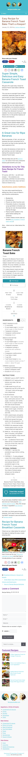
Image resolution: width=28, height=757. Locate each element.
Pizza (4, 733)
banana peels (8, 517)
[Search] (23, 644)
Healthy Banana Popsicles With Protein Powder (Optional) (17, 673)
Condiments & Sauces (9, 709)
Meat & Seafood (7, 727)
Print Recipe (20, 66)
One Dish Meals (7, 729)
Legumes (5, 745)
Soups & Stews (7, 737)
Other (4, 717)
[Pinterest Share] (5, 70)
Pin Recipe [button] (15, 285)
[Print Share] (15, 70)
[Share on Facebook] (5, 61)
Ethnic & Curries (7, 725)
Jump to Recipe (9, 66)
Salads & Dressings (8, 747)
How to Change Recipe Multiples (14, 584)
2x (21, 320)
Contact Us (20, 753)
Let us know (13, 493)
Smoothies (6, 715)
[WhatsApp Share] (18, 70)
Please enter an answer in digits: (12, 626)
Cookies (8, 754)
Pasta (4, 731)
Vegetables (6, 749)
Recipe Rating (6, 592)
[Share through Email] (12, 70)
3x (23, 320)
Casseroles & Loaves (9, 723)
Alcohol (5, 713)
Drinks (4, 711)
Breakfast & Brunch (10, 575)
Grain (4, 743)
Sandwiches (6, 735)
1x (18, 320)
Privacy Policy (14, 753)
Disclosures (7, 753)
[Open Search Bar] (26, 13)
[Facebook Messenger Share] (22, 70)
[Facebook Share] (9, 70)
